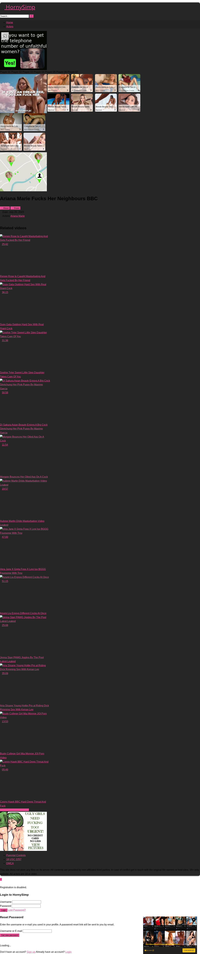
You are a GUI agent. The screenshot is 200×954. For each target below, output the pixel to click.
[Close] (1, 883)
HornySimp (19, 7)
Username (6, 902)
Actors (9, 26)
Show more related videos (14, 809)
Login (3, 910)
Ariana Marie (17, 216)
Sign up (31, 952)
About (6, 208)
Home (9, 22)
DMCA (10, 863)
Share (16, 208)
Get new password (9, 935)
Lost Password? (17, 910)
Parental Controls (16, 855)
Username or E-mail (11, 931)
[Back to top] (1, 879)
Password (5, 906)
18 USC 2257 (13, 859)
